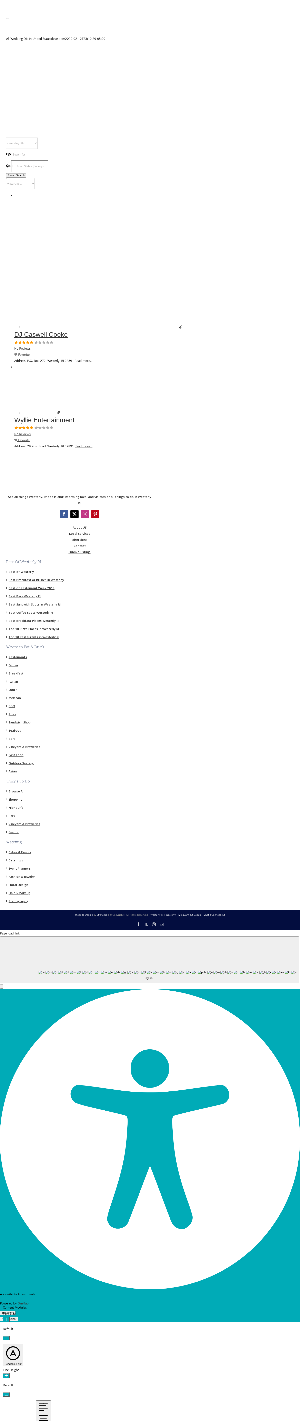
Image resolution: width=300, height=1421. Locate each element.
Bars (12, 739)
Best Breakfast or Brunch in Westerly (36, 580)
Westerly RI (157, 915)
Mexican (15, 698)
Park (12, 816)
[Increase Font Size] (6, 1319)
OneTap (23, 1303)
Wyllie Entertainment (44, 420)
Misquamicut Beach (189, 915)
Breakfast (16, 673)
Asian (13, 771)
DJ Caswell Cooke (41, 334)
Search (16, 175)
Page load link (10, 933)
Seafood (15, 730)
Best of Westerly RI (23, 572)
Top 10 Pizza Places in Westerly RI (34, 629)
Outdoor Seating (21, 763)
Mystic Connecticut (214, 915)
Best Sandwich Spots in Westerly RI (35, 604)
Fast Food (16, 755)
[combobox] (149, 959)
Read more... (83, 361)
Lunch (13, 690)
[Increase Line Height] (6, 1375)
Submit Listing (80, 552)
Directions (79, 540)
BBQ (12, 706)
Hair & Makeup (19, 893)
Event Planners (20, 868)
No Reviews (22, 348)
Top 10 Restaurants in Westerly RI (34, 637)
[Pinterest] (95, 514)
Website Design (84, 915)
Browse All (16, 791)
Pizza (12, 714)
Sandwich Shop (20, 722)
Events (14, 832)
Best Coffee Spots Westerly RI (31, 612)
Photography (18, 901)
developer (58, 39)
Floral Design (18, 885)
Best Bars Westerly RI (25, 596)
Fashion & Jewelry (22, 876)
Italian (13, 681)
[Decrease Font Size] (6, 1338)
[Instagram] (85, 514)
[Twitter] (74, 514)
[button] (1, 986)
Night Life (16, 807)
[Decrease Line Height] (6, 1394)
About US (80, 527)
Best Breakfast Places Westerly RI (34, 621)
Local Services (79, 533)
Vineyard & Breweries (24, 747)
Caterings (16, 860)
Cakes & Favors (20, 852)
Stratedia (102, 915)
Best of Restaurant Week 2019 (31, 588)
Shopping (15, 799)
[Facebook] (64, 514)
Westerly (170, 915)
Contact (80, 546)
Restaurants (18, 657)
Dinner (13, 665)
